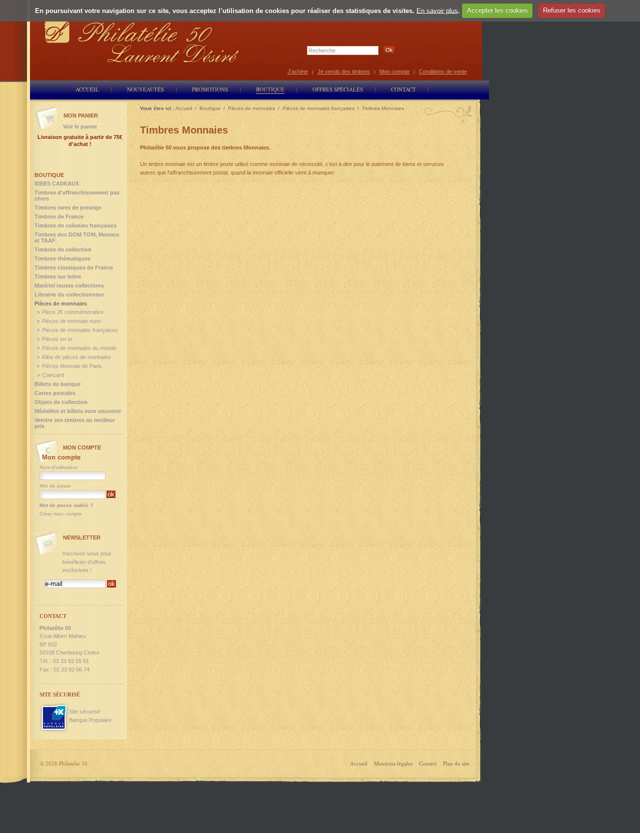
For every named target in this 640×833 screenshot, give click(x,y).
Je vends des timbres (344, 71)
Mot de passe (55, 485)
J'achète (298, 71)
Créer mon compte (61, 513)
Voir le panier (80, 127)
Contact (427, 763)
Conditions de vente (443, 71)
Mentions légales (393, 763)
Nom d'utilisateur (59, 467)
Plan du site (456, 763)
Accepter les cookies (497, 10)
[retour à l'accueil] (142, 41)
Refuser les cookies (571, 10)
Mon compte (395, 71)
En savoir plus (437, 10)
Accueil (359, 763)
